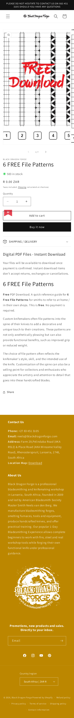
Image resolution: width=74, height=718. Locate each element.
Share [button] (10, 392)
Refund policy (63, 697)
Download (35, 463)
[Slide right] (45, 152)
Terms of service (38, 703)
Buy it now (37, 227)
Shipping (22, 187)
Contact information (39, 709)
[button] (8, 16)
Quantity (8, 193)
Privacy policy (18, 703)
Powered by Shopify (42, 697)
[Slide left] (28, 152)
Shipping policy (58, 703)
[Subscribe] (61, 640)
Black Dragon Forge (22, 697)
